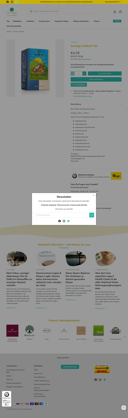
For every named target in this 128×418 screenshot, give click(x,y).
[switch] (7, 404)
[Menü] (10, 392)
